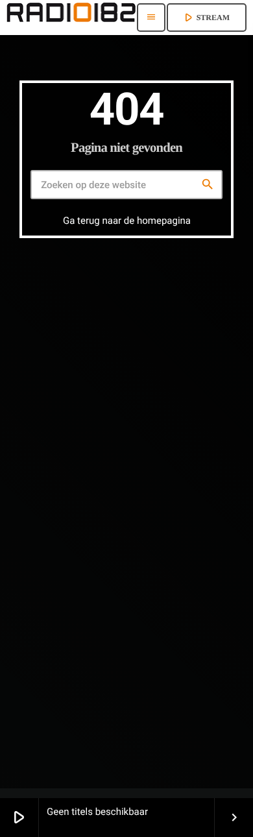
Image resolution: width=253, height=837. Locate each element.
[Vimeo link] (71, 17)
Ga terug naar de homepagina (127, 220)
